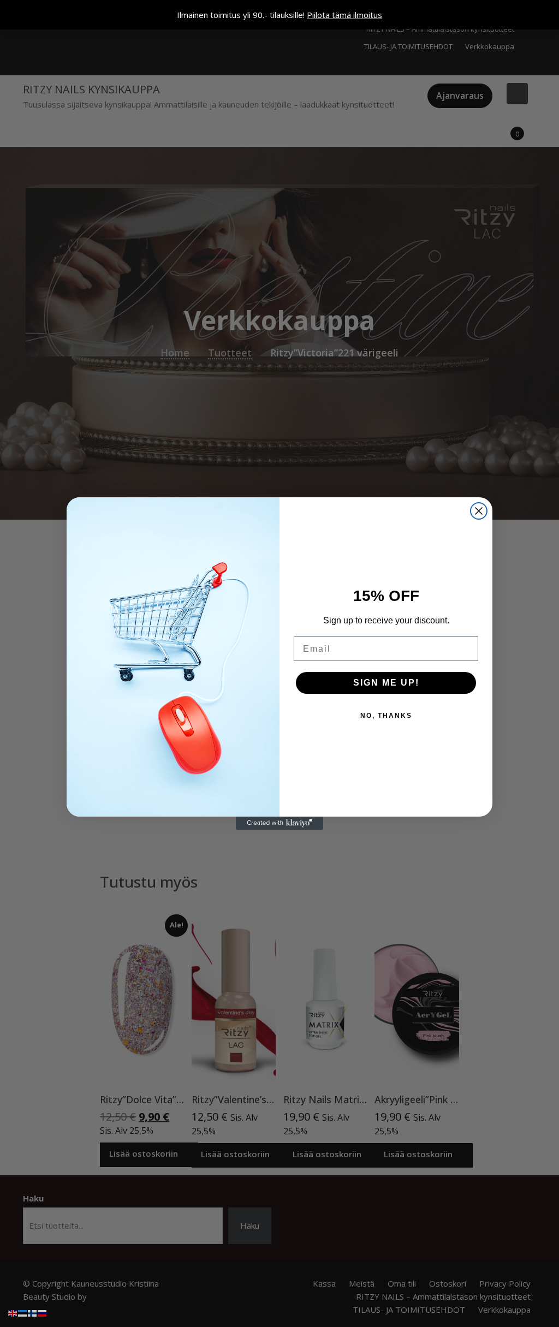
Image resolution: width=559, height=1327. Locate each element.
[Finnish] (33, 1312)
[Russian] (42, 1312)
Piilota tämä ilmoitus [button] (344, 14)
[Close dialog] (479, 511)
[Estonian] (23, 1312)
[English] (13, 1312)
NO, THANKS (386, 715)
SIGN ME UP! (386, 682)
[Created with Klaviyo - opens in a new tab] (279, 823)
